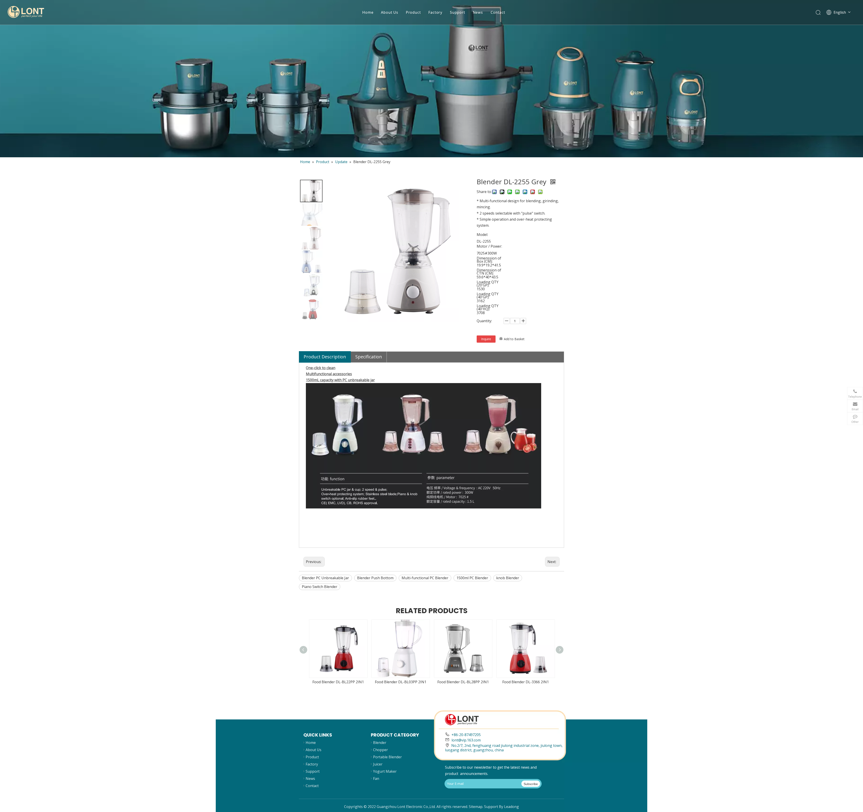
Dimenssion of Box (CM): (489, 260)
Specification (368, 357)
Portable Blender (387, 756)
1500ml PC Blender (472, 577)
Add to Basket (514, 339)
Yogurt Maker (385, 771)
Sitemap (476, 806)
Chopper (380, 749)
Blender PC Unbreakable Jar (325, 577)
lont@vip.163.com (466, 740)
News (478, 12)
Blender (379, 742)
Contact (498, 12)
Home (367, 12)
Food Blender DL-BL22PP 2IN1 (338, 681)
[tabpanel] (431, 78)
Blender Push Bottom (375, 577)
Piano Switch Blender (319, 586)
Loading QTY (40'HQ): (487, 307)
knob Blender (507, 577)
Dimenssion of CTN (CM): (489, 271)
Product (413, 12)
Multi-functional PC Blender (425, 577)
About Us (389, 12)
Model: (482, 234)
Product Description (325, 357)
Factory (435, 12)
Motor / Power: (489, 246)
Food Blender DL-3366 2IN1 (525, 681)
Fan (376, 778)
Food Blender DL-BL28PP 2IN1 (463, 681)
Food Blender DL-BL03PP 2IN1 (400, 681)
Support (457, 12)
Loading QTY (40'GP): (487, 295)
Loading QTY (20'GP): (487, 283)
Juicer (378, 764)
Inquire (486, 339)
